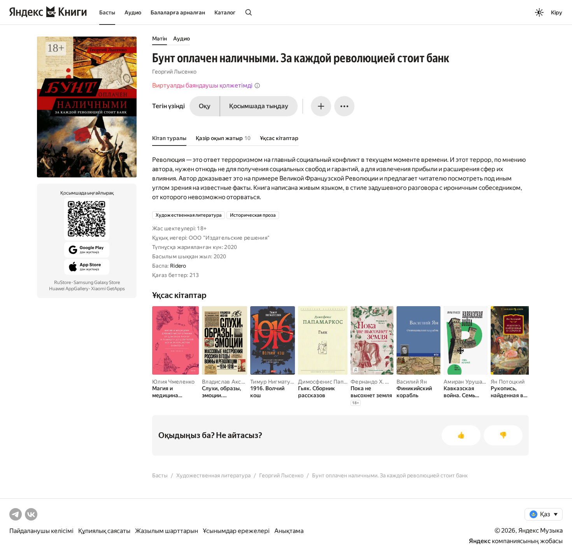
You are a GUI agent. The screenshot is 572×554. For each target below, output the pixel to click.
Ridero (178, 266)
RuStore (62, 282)
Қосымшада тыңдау (258, 106)
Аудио (133, 12)
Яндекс (480, 541)
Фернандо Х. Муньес (378, 382)
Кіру (556, 12)
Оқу (205, 106)
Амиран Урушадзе (467, 382)
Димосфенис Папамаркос (331, 382)
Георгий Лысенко (174, 71)
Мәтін (159, 38)
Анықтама (289, 531)
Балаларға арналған (178, 12)
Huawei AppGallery (68, 288)
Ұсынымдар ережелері (236, 531)
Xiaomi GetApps (108, 288)
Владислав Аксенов (228, 382)
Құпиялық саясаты (104, 531)
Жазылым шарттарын (166, 531)
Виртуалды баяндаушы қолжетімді (202, 85)
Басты (107, 12)
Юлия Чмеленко (173, 382)
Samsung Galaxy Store (97, 282)
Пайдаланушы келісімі (41, 531)
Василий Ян (412, 382)
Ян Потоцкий (508, 382)
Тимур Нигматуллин (276, 382)
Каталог (224, 12)
